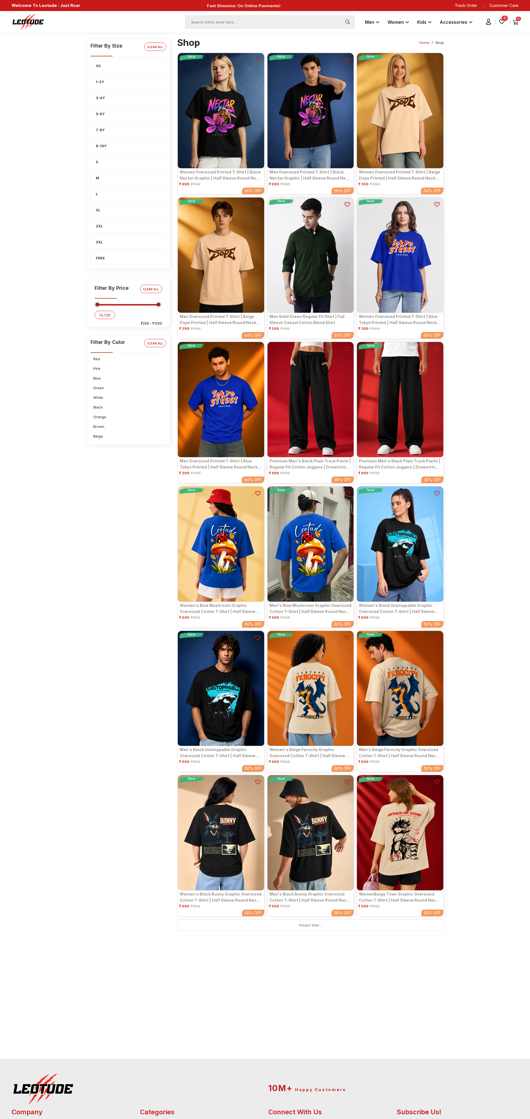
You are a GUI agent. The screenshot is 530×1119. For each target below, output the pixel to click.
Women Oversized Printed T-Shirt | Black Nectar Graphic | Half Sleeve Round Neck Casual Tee (220, 175)
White (98, 397)
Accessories (454, 22)
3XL (99, 242)
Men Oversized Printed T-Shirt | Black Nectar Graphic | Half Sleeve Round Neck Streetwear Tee (309, 175)
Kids (422, 22)
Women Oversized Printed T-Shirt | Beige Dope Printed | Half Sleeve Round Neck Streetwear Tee (399, 175)
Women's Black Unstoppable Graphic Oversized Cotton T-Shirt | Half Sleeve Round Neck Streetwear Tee (396, 608)
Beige (98, 436)
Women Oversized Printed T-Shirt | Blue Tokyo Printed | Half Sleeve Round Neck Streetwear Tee (398, 319)
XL (98, 210)
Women (396, 22)
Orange (99, 417)
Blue (97, 378)
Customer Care (503, 5)
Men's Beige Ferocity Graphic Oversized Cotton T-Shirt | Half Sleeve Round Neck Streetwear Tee (398, 752)
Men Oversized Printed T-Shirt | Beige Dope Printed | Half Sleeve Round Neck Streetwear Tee (218, 319)
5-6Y (100, 114)
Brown (98, 426)
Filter (104, 315)
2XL (99, 226)
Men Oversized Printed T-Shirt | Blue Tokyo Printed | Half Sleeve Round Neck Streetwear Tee (219, 464)
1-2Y (100, 82)
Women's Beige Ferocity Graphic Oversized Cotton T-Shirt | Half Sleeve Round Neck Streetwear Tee (307, 752)
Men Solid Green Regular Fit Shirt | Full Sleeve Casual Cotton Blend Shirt (306, 319)
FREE (100, 258)
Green (98, 388)
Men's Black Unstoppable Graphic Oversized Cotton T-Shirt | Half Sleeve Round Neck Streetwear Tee (217, 752)
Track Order (466, 5)
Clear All (155, 47)
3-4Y (100, 98)
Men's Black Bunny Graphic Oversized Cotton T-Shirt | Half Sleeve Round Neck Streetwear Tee (309, 897)
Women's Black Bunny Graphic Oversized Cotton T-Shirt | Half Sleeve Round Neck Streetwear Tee (220, 897)
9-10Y (101, 146)
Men (370, 22)
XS (98, 66)
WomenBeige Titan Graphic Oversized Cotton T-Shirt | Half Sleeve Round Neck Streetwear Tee (398, 897)
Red (96, 359)
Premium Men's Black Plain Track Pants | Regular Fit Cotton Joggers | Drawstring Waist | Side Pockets (310, 464)
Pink (96, 368)
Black (98, 407)
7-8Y (100, 130)
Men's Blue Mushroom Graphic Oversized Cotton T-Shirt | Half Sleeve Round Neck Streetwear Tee (310, 608)
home (424, 43)
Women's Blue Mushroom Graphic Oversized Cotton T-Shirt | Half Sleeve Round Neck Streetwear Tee (217, 608)
